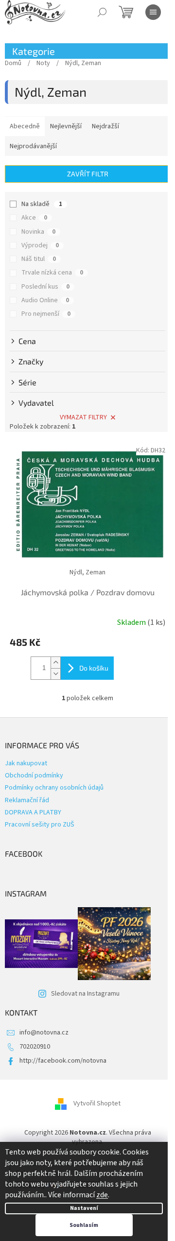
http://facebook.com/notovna (62, 1061)
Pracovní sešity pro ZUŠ (39, 824)
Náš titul (38, 259)
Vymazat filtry (83, 417)
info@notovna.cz (44, 1032)
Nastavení (84, 1208)
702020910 (34, 1046)
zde (102, 1194)
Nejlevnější (66, 126)
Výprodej (40, 245)
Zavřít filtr (87, 174)
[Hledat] (102, 12)
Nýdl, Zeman (87, 572)
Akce (34, 218)
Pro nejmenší (45, 314)
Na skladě (41, 204)
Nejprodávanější (33, 146)
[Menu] (153, 12)
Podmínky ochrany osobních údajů (54, 788)
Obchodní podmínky (34, 775)
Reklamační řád (27, 800)
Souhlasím (84, 1225)
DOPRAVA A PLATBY (33, 812)
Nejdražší (105, 126)
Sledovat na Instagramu (85, 994)
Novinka (38, 232)
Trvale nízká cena (52, 272)
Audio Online (45, 300)
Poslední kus (45, 287)
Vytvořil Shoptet (97, 1103)
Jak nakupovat (26, 763)
